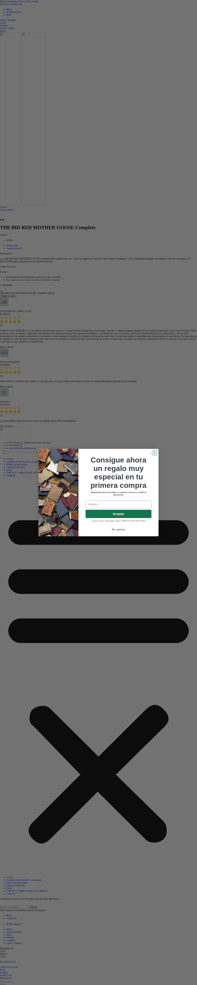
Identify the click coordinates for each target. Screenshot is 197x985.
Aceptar (118, 514)
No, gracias (118, 529)
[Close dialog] (154, 452)
